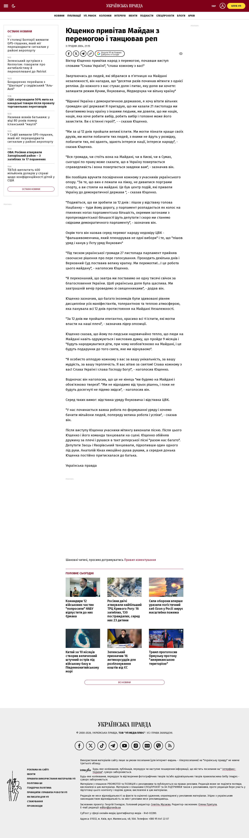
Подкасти (146, 15)
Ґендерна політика (39, 787)
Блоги (181, 15)
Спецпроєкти (165, 15)
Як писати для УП (38, 796)
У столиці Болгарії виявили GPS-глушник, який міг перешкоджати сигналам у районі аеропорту (28, 45)
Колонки (105, 15)
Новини (59, 15)
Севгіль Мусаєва (160, 804)
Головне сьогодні (80, 573)
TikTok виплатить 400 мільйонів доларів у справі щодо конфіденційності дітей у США (31, 175)
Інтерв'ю (120, 15)
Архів (191, 15)
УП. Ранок (90, 15)
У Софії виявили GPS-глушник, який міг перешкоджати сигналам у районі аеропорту (30, 138)
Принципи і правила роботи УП (47, 792)
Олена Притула (207, 804)
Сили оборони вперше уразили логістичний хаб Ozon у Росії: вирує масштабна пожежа (166, 606)
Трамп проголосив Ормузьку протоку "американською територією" (163, 658)
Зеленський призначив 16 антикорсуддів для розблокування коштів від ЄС (121, 660)
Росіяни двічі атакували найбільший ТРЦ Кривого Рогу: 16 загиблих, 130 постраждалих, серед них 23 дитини (124, 610)
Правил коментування (140, 560)
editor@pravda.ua (110, 807)
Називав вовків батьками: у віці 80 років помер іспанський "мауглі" (28, 120)
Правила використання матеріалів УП (51, 778)
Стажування (35, 801)
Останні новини (19, 31)
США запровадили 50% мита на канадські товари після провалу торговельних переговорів (31, 103)
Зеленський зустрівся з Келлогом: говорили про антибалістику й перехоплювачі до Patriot (26, 66)
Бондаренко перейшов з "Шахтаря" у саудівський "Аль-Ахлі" (30, 85)
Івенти (133, 15)
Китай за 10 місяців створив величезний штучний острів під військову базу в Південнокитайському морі (82, 661)
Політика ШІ (34, 783)
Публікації (74, 15)
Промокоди (34, 806)
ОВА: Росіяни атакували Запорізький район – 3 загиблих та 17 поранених (26, 155)
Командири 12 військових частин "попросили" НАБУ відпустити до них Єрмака (80, 608)
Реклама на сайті (38, 769)
